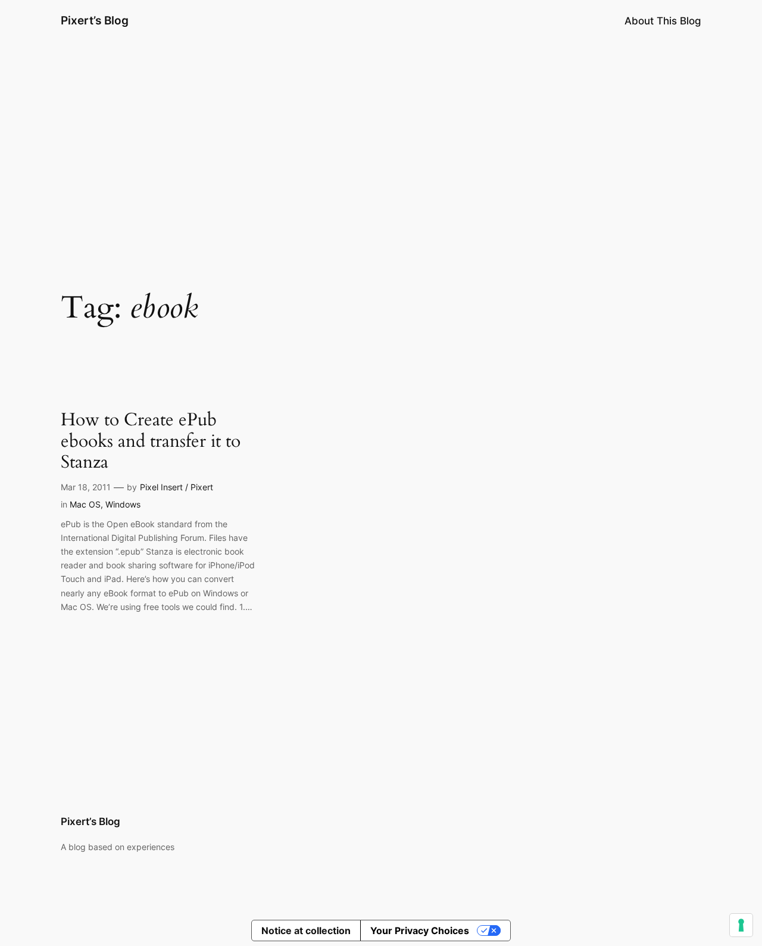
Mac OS (85, 504)
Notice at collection (306, 930)
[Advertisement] (381, 136)
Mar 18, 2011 (86, 487)
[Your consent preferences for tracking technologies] (741, 925)
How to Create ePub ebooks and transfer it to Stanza (151, 442)
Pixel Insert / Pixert (176, 487)
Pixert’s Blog (95, 20)
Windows (122, 504)
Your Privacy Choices (419, 930)
